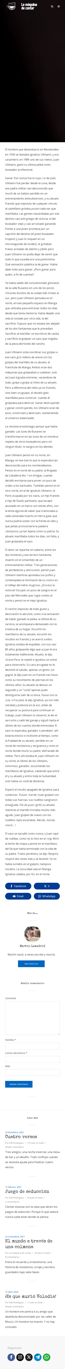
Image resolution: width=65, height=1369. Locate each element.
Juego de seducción (27, 1192)
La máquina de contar (20, 1252)
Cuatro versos (21, 1137)
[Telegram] (38, 1357)
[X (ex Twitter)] (29, 1357)
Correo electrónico (16, 1053)
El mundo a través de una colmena (28, 1244)
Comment (10, 998)
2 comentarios (12, 1201)
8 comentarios (12, 1256)
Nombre (10, 1040)
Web (7, 1066)
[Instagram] (20, 1357)
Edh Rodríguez (16, 1142)
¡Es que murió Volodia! (30, 1297)
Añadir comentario (14, 1146)
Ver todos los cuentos (31, 965)
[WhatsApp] (46, 1357)
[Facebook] (11, 1357)
